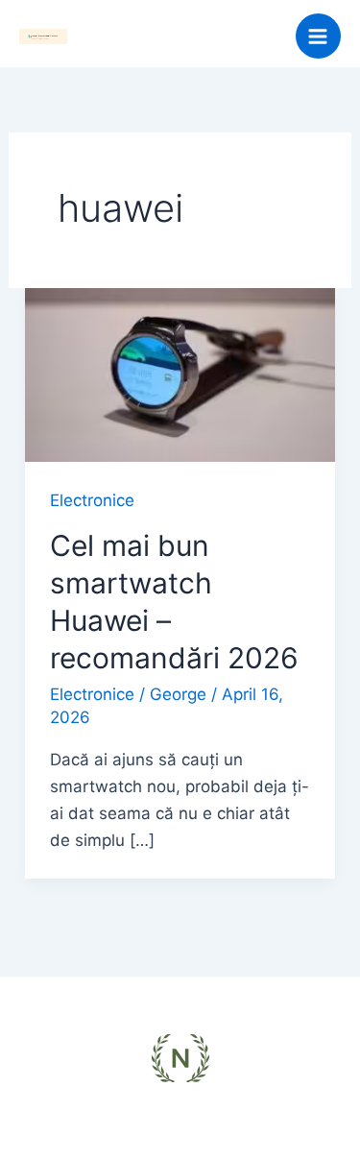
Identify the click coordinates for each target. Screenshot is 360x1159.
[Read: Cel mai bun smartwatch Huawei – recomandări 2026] (180, 373)
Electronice (92, 500)
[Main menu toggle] (319, 36)
